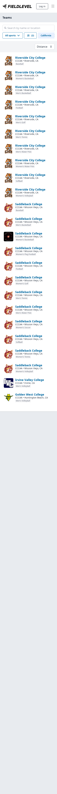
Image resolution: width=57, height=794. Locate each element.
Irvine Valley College (29, 380)
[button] (13, 35)
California (46, 35)
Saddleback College (28, 204)
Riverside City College (30, 58)
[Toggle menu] (52, 6)
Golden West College (29, 394)
